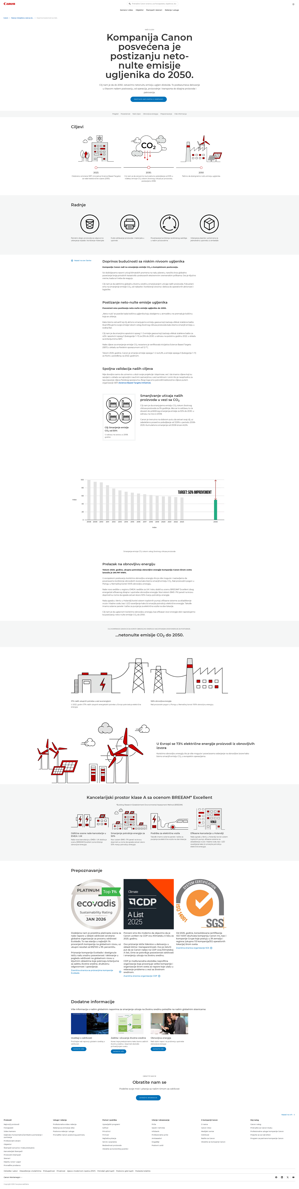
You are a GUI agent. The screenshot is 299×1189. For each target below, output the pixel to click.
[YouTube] (293, 1177)
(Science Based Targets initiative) (135, 383)
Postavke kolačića (142, 1171)
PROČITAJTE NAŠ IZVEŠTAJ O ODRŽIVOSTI (148, 99)
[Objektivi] (144, 10)
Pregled (115, 114)
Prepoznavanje (166, 114)
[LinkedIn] (282, 1177)
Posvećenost (125, 114)
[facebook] (276, 1177)
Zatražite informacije (148, 1098)
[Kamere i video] (134, 10)
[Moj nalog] (293, 4)
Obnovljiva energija (150, 114)
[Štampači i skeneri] (163, 10)
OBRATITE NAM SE (149, 1076)
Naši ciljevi (137, 114)
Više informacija (180, 114)
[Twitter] (288, 1177)
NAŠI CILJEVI (149, 30)
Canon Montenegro (12, 1177)
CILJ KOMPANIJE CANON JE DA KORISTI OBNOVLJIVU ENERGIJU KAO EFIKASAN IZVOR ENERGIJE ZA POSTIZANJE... (149, 629)
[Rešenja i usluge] (180, 10)
